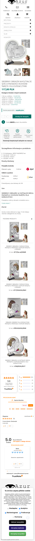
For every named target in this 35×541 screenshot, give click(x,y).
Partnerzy (18, 517)
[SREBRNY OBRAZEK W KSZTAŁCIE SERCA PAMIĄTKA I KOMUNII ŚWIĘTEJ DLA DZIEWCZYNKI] (17, 346)
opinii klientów (8, 384)
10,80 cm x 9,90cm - (11, 98)
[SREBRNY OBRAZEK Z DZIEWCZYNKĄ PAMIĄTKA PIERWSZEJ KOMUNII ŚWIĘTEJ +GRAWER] (17, 232)
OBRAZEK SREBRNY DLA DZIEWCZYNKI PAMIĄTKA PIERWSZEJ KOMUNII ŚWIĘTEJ (17, 323)
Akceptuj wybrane (17, 528)
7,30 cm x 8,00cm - (11, 96)
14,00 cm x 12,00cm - (12, 99)
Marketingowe (12, 513)
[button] (4, 397)
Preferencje (25, 513)
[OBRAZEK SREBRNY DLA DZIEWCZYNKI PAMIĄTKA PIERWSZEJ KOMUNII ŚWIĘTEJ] (17, 308)
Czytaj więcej (5, 203)
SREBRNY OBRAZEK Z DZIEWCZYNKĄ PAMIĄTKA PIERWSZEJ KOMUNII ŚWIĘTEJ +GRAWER (17, 247)
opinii (21, 441)
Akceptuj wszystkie (18, 534)
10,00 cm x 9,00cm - (11, 101)
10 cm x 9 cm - (10, 104)
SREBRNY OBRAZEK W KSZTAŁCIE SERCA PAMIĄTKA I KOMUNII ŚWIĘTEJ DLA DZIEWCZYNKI (17, 361)
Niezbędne (13, 508)
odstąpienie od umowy (14, 213)
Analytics (24, 508)
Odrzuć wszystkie (17, 522)
